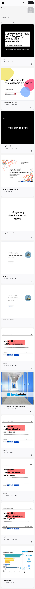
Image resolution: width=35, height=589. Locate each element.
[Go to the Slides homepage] (2, 2)
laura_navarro (5, 8)
